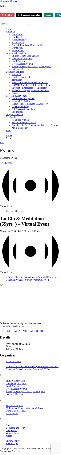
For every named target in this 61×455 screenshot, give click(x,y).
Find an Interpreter (14, 405)
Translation (17, 80)
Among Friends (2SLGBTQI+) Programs (31, 66)
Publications (17, 112)
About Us (10, 31)
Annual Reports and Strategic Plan (28, 45)
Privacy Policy (13, 441)
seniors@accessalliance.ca (12, 326)
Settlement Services (21, 69)
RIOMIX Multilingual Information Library (32, 85)
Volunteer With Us (20, 120)
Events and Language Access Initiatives (30, 90)
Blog (8, 130)
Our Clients (17, 34)
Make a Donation (20, 128)
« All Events (6, 163)
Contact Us (17, 93)
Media (9, 436)
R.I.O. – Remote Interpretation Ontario (30, 82)
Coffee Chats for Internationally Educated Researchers (32, 277)
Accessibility (18, 42)
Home (9, 29)
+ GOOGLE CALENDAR (13, 331)
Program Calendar (14, 114)
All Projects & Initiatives (23, 109)
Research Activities (21, 101)
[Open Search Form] (1, 21)
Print (2, 143)
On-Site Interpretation (22, 77)
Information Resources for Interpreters (29, 88)
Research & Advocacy (16, 96)
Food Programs (19, 61)
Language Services (15, 71)
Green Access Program (22, 63)
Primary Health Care (15, 380)
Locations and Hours (15, 428)
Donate (48, 15)
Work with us (7, 15)
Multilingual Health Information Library (24, 408)
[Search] (29, 24)
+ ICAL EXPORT (34, 331)
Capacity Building (20, 106)
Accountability (19, 39)
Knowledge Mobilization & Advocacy (30, 104)
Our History (17, 47)
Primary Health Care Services (26, 55)
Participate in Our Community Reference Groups (35, 125)
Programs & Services (16, 53)
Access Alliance (13, 361)
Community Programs (22, 58)
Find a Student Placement (24, 122)
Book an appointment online (29, 15)
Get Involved (12, 117)
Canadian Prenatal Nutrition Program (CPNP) (28, 280)
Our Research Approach (23, 98)
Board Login (12, 443)
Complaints (11, 430)
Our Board (17, 37)
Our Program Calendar (16, 411)
